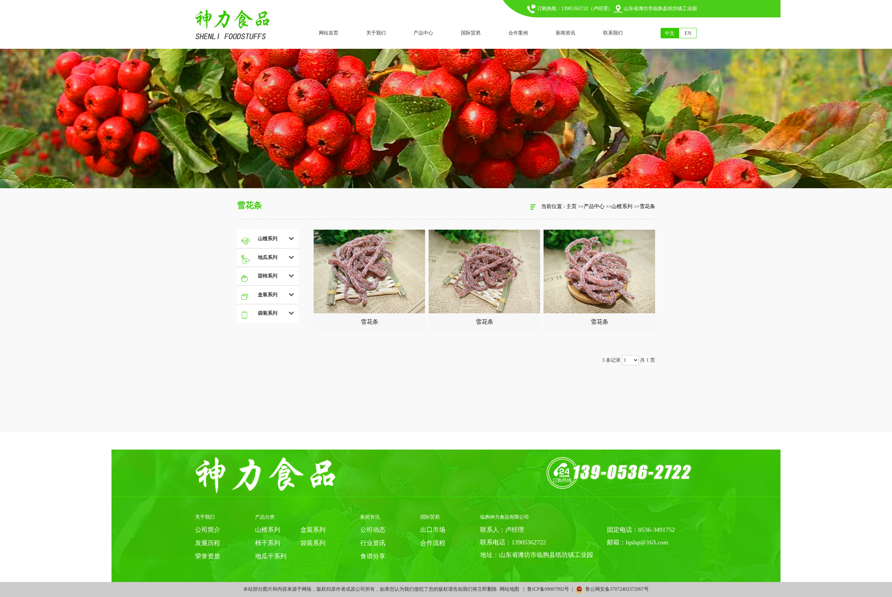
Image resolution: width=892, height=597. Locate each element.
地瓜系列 (267, 257)
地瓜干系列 (270, 556)
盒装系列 (267, 294)
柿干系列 (267, 542)
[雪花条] (369, 271)
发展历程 (207, 542)
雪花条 (647, 206)
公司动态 (372, 529)
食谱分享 (372, 556)
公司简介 (207, 529)
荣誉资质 (207, 556)
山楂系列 (622, 206)
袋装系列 (267, 313)
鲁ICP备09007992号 (548, 589)
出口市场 (432, 529)
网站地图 (509, 589)
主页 (571, 206)
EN (688, 33)
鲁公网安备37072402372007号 (616, 589)
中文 (670, 33)
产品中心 (594, 206)
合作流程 (432, 542)
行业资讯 (372, 542)
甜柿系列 (267, 275)
